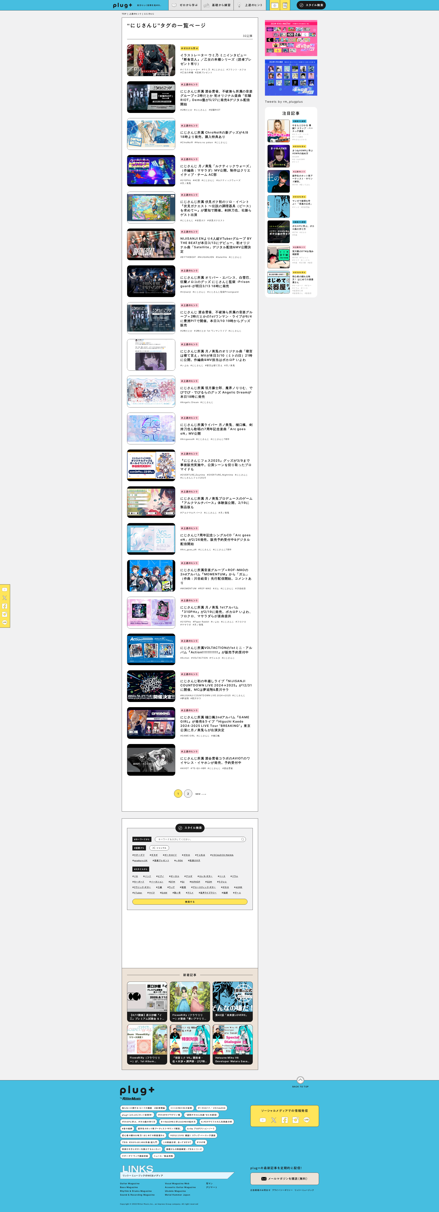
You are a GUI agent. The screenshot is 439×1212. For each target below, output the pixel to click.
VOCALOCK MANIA (223, 855)
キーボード (139, 882)
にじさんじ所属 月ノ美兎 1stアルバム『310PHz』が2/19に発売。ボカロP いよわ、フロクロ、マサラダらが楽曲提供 (216, 611)
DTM (172, 882)
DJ (183, 882)
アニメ (190, 893)
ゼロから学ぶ (189, 5)
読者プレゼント (161, 860)
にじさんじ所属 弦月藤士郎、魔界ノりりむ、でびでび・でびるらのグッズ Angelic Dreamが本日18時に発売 (216, 392)
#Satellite (221, 257)
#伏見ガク (200, 220)
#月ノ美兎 (185, 183)
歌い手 (177, 893)
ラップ (172, 887)
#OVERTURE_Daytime (192, 475)
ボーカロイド (170, 855)
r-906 (179, 860)
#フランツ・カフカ (236, 70)
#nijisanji (185, 292)
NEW (197, 794)
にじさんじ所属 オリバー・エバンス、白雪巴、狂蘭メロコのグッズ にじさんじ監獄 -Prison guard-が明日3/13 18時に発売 (216, 282)
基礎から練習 (221, 5)
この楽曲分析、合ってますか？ (177, 1142)
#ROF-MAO (204, 588)
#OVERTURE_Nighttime (220, 475)
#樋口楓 (215, 736)
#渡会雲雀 (227, 768)
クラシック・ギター (142, 887)
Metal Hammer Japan (177, 1194)
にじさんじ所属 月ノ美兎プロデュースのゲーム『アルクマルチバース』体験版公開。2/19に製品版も (216, 503)
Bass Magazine (129, 1187)
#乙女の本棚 (186, 72)
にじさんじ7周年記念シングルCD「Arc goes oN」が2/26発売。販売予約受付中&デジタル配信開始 (215, 539)
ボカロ (187, 855)
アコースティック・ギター (204, 887)
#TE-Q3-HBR (198, 768)
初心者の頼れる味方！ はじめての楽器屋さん (302, 279)
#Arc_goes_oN (188, 550)
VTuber (138, 893)
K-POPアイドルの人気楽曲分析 (216, 1122)
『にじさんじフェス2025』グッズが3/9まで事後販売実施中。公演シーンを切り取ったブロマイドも (216, 465)
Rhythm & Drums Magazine (136, 1191)
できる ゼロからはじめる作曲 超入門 (139, 1142)
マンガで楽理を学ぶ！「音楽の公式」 (302, 202)
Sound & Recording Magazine (137, 1194)
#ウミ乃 (206, 70)
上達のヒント (254, 5)
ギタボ (154, 855)
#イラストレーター (190, 70)
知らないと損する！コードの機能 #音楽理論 (143, 1108)
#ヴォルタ (215, 658)
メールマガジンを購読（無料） (288, 1178)
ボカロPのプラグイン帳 (169, 1115)
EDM (209, 882)
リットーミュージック (304, 1190)
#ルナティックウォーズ (228, 180)
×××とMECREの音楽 (181, 1108)
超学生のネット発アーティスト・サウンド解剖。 (302, 178)
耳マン (209, 1183)
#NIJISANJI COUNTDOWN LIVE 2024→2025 (205, 695)
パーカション (157, 882)
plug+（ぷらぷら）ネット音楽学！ (137, 1115)
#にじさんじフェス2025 (193, 478)
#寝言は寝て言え (214, 365)
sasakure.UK (140, 860)
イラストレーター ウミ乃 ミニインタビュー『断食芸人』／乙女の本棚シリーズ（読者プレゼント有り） (216, 59)
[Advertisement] (218, 938)
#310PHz (185, 180)
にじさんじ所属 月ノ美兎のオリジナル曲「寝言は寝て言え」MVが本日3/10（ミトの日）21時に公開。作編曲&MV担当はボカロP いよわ (216, 355)
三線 (160, 887)
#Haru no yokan (204, 142)
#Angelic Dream (189, 402)
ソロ (136, 876)
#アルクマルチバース (191, 513)
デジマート (211, 1187)
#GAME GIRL (187, 736)
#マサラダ (185, 625)
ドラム (235, 876)
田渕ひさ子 (194, 860)
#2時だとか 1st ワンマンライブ (210, 331)
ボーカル (175, 876)
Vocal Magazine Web (177, 1183)
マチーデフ (139, 855)
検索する (190, 902)
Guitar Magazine (130, 1183)
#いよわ (184, 365)
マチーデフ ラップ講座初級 (135, 1156)
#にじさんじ (218, 70)
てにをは (201, 855)
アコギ (189, 876)
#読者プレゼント (203, 72)
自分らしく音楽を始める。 (149, 5)
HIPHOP (195, 882)
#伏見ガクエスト (216, 220)
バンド (148, 876)
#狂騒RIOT (215, 110)
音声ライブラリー (208, 893)
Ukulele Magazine (175, 1191)
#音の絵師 (127, 1128)
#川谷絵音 (240, 588)
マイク (152, 893)
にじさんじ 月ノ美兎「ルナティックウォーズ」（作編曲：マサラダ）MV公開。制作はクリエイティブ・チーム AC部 (216, 170)
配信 (184, 887)
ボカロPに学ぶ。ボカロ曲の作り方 (303, 227)
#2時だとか (186, 110)
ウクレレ (223, 882)
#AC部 (196, 180)
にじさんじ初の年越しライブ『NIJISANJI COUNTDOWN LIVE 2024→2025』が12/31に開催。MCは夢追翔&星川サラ (216, 685)
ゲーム (238, 893)
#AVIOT (184, 768)
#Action (184, 658)
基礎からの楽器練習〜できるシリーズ (184, 1149)
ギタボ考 (201, 1142)
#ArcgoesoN (187, 439)
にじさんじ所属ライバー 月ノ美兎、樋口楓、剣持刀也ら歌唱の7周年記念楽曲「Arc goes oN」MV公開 (216, 429)
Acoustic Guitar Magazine (180, 1187)
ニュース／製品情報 (163, 1156)
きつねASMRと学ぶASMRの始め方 (302, 152)
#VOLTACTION (199, 658)
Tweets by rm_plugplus (284, 101)
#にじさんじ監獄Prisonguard (223, 292)
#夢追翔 (184, 698)
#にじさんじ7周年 (220, 439)
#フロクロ (241, 622)
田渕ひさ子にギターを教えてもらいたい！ (141, 1149)
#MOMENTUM (188, 588)
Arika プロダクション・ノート (200, 1128)
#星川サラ (196, 698)
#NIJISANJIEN (206, 257)
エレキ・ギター (205, 876)
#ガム (216, 588)
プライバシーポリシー (282, 1190)
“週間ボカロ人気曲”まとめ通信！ (201, 1115)
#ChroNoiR (186, 142)
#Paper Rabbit (201, 622)
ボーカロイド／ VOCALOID (212, 1108)
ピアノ (161, 876)
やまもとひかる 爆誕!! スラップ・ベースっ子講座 (302, 128)
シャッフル (161, 848)
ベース (222, 876)
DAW (164, 893)
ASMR (239, 887)
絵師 (225, 893)
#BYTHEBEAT (188, 257)
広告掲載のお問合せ (260, 1190)
